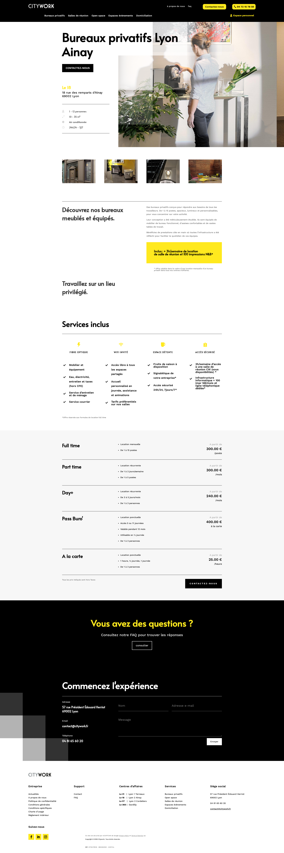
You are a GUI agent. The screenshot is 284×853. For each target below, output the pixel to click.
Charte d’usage (36, 811)
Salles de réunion (78, 16)
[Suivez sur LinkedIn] (38, 837)
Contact (78, 794)
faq (189, 6)
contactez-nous (78, 67)
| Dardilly (128, 804)
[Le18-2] (121, 182)
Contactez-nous (214, 6)
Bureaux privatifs (54, 16)
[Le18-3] (163, 182)
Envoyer (214, 741)
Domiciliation (144, 16)
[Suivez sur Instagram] (46, 837)
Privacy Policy (124, 835)
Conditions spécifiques (40, 808)
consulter (142, 645)
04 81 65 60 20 (218, 803)
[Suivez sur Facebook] (31, 837)
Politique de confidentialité (42, 801)
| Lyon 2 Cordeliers (133, 801)
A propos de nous (37, 797)
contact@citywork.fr (75, 726)
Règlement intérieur (38, 815)
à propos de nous (176, 6)
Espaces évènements (120, 16)
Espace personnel (243, 15)
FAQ (76, 797)
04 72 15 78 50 (245, 6)
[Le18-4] (205, 182)
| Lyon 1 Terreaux (132, 794)
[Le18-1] (78, 182)
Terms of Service (137, 835)
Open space (98, 16)
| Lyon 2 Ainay (130, 797)
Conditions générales (39, 804)
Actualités (33, 794)
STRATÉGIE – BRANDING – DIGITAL (101, 847)
